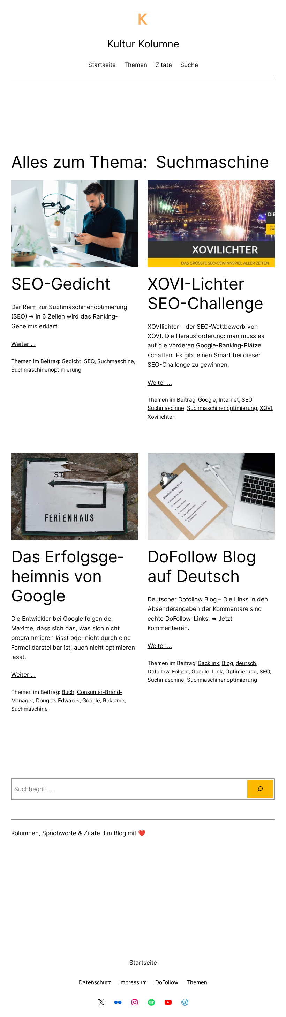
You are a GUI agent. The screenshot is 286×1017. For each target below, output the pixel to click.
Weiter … (23, 343)
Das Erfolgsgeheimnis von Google (67, 576)
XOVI (266, 408)
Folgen (180, 671)
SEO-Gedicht (61, 283)
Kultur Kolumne (143, 44)
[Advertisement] (143, 102)
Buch (68, 692)
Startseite (143, 962)
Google (207, 399)
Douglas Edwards (58, 700)
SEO (89, 361)
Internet (229, 399)
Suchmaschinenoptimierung (46, 369)
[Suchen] (260, 789)
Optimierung (241, 671)
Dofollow (158, 671)
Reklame (114, 700)
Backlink (208, 663)
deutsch (246, 663)
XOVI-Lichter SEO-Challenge (205, 293)
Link (217, 671)
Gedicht (71, 361)
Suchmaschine (115, 361)
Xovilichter (161, 416)
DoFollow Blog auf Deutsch (202, 566)
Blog (227, 663)
